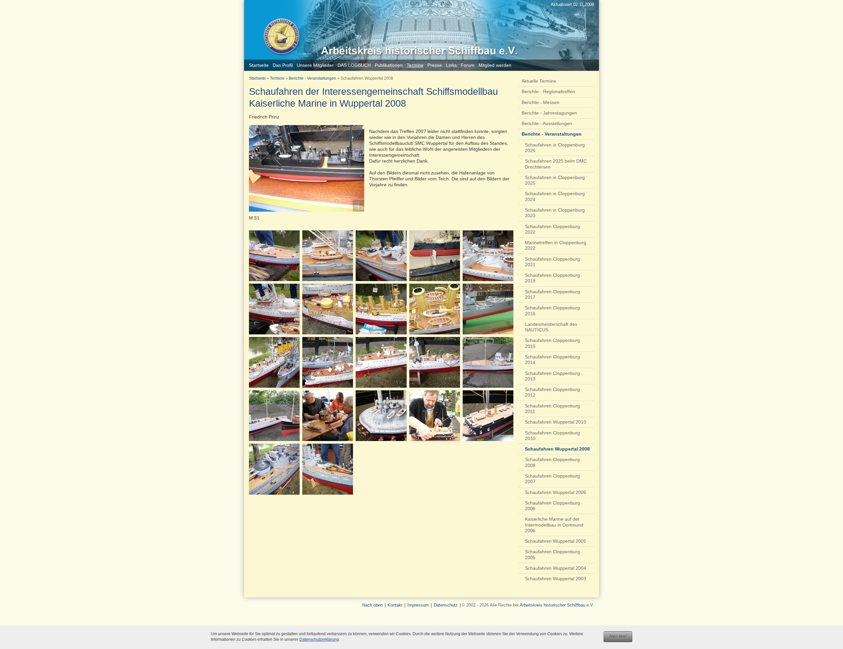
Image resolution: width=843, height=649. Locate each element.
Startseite (257, 78)
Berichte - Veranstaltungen (312, 78)
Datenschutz (446, 605)
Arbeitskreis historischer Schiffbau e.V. (557, 605)
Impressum (418, 605)
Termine (277, 78)
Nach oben (372, 605)
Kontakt (395, 605)
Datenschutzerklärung (319, 639)
